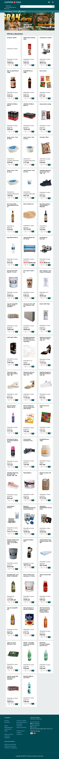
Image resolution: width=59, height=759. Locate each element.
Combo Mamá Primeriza (10, 507)
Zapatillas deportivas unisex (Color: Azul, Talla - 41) (45, 172)
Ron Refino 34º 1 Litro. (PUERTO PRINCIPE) (13, 575)
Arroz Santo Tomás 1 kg (28, 271)
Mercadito (7, 722)
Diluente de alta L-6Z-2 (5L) (45, 473)
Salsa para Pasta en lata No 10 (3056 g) (28, 608)
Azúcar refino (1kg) (45, 304)
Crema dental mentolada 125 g (27, 440)
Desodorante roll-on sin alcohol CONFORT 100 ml (12, 441)
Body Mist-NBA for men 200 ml (28, 677)
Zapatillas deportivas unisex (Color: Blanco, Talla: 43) (45, 373)
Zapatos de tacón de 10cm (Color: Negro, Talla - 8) (45, 339)
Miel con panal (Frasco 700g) (13, 71)
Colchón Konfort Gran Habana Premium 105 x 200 (46, 541)
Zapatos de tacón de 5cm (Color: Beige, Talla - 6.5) (28, 373)
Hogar (6, 725)
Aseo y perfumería (21, 727)
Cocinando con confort (46, 37)
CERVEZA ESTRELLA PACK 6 (12, 104)
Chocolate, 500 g (44, 137)
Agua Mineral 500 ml (12, 237)
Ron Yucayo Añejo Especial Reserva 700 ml (12, 205)
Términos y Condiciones (10, 747)
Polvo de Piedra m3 (28, 204)
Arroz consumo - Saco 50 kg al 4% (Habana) (45, 271)
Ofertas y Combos (21, 720)
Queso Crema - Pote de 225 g (12, 171)
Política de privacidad (10, 744)
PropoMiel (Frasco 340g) (28, 71)
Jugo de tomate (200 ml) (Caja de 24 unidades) (12, 678)
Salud (5, 731)
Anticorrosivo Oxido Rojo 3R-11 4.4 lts (12, 271)
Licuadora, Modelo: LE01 (28, 540)
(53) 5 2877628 (35, 725)
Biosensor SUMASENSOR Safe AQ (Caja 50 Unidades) (29, 508)
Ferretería (19, 725)
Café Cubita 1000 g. (12, 337)
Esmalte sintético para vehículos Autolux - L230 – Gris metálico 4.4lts (13, 542)
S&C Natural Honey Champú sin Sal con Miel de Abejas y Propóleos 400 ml (45, 610)
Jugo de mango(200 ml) (12, 608)
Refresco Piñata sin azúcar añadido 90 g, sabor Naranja (28, 407)
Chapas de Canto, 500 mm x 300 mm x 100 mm (29, 305)
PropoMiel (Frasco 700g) (44, 440)
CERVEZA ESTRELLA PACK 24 (28, 104)
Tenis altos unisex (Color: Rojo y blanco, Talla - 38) (12, 373)
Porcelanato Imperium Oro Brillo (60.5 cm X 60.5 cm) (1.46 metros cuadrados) (29, 339)
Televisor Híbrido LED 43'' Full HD (29, 238)
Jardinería (7, 737)
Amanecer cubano (11, 37)
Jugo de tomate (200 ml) (45, 575)
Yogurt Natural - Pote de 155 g (29, 171)
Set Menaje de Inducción (43, 238)
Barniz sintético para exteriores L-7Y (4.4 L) (29, 575)
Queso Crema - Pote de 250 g (28, 137)
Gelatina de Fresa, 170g (44, 406)
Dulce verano (43, 71)
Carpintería (19, 734)
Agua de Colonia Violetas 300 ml (11, 406)
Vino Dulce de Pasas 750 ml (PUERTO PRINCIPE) (45, 205)
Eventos (6, 720)
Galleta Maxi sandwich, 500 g (29, 38)
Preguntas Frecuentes (10, 746)
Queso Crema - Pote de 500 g (12, 137)
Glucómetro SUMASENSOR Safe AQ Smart (46, 508)
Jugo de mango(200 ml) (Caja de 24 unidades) (12, 305)
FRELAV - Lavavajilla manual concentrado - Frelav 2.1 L (29, 644)
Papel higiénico (27, 472)
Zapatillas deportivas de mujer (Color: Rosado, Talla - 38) (12, 474)
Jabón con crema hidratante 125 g (11, 643)
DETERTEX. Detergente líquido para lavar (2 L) (45, 644)
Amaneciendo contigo (45, 104)
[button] (8, 21)
